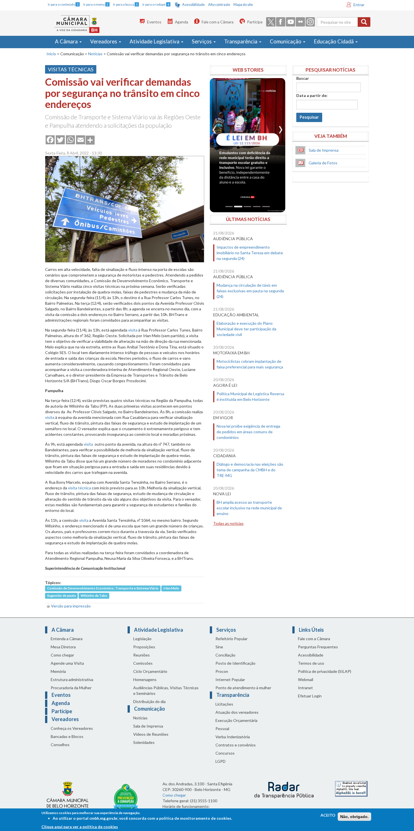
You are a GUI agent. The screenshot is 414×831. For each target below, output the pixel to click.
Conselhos (60, 744)
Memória (58, 671)
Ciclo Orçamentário (150, 671)
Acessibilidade (193, 5)
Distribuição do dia (149, 701)
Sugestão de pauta (61, 596)
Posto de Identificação (235, 663)
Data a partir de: (312, 95)
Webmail (305, 679)
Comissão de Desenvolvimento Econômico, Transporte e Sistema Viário (103, 588)
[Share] (90, 139)
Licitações (224, 704)
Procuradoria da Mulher (71, 687)
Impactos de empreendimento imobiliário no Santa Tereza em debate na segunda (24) (250, 253)
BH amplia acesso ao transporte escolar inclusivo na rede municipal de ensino (249, 508)
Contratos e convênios (235, 744)
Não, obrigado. (354, 816)
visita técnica (79, 487)
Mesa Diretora (63, 646)
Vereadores (104, 41)
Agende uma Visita (67, 663)
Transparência (241, 41)
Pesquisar (309, 117)
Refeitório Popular (231, 638)
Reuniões (141, 655)
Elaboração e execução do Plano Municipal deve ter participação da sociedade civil (246, 329)
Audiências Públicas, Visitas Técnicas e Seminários (166, 690)
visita (132, 330)
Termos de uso (311, 663)
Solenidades (144, 742)
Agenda (181, 21)
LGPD (220, 761)
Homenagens (145, 679)
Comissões (143, 663)
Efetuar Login (310, 695)
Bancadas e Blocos (67, 736)
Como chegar (62, 655)
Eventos (154, 21)
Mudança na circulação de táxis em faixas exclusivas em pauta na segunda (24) (250, 291)
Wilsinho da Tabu (94, 596)
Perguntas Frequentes (318, 646)
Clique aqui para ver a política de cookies (79, 826)
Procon (221, 671)
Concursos (225, 753)
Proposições (144, 646)
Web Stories (248, 70)
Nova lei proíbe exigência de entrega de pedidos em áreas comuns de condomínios (248, 432)
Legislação (142, 638)
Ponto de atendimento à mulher (243, 687)
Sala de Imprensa (324, 150)
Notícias (95, 53)
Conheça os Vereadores (72, 728)
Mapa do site (243, 5)
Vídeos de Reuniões (150, 734)
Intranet (305, 687)
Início (51, 53)
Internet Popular (230, 679)
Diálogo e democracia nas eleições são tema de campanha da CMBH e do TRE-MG (250, 470)
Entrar (358, 4)
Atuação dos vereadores (237, 712)
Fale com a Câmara (217, 21)
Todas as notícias (228, 523)
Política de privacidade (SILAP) (324, 671)
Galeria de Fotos (323, 162)
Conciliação (225, 655)
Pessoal (222, 728)
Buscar (302, 78)
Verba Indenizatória (232, 736)
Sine (219, 646)
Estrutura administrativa (72, 679)
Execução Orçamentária (236, 720)
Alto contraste (219, 5)
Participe (254, 21)
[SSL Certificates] (351, 788)
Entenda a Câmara (67, 638)
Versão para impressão (71, 606)
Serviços (202, 41)
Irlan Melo (171, 588)
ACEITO (327, 815)
